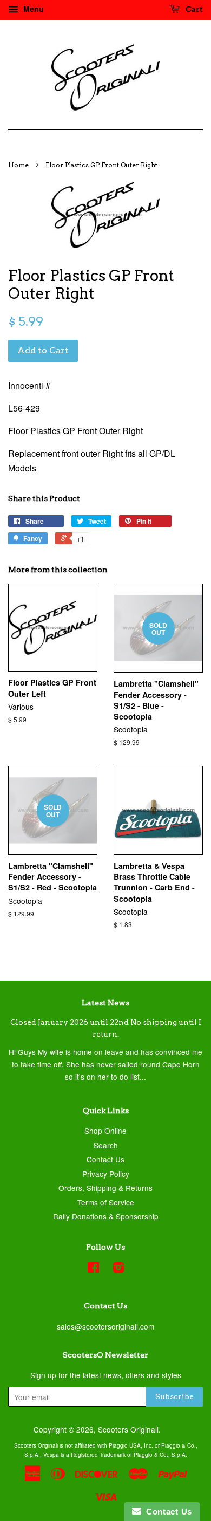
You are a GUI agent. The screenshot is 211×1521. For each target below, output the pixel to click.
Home (18, 165)
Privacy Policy (105, 1173)
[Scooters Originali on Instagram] (118, 1269)
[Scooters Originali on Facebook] (93, 1269)
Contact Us (105, 1159)
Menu (32, 8)
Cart (193, 9)
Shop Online (105, 1130)
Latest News (105, 1002)
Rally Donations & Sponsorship (106, 1216)
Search (106, 1145)
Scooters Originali (128, 1429)
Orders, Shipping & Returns (105, 1187)
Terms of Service (105, 1202)
